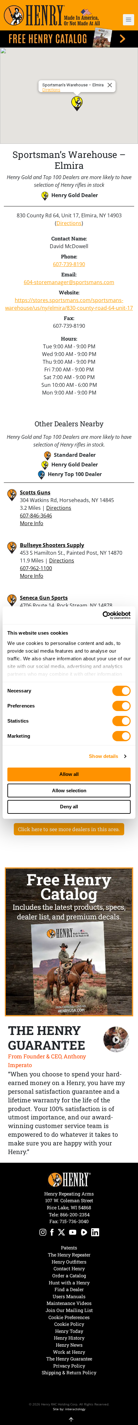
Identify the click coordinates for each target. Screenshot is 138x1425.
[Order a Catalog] (69, 941)
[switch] (121, 706)
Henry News (69, 1345)
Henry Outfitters (69, 1262)
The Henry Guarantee (69, 1359)
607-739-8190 (69, 264)
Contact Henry (69, 1268)
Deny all (69, 806)
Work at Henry (69, 1352)
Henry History (69, 1338)
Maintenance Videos (69, 1303)
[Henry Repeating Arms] (52, 15)
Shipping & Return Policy (69, 1372)
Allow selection (69, 790)
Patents (69, 1248)
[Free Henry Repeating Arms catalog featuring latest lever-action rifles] (69, 37)
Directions (51, 89)
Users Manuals (69, 1296)
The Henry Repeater (69, 1255)
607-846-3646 (36, 515)
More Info (31, 523)
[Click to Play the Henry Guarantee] (116, 1039)
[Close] (111, 85)
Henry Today (69, 1331)
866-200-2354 (75, 1215)
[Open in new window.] (43, 1233)
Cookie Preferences (69, 1317)
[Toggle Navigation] (128, 19)
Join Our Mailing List (69, 1310)
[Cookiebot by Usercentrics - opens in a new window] (102, 615)
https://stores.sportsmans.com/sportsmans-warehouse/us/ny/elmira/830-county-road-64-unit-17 (69, 304)
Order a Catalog (69, 1276)
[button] (123, 19)
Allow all (69, 774)
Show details (103, 756)
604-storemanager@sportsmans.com (69, 282)
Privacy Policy (69, 1366)
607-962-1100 (36, 568)
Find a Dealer (69, 1289)
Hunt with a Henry (69, 1283)
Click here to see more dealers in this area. (69, 829)
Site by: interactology (69, 1409)
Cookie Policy (69, 1324)
